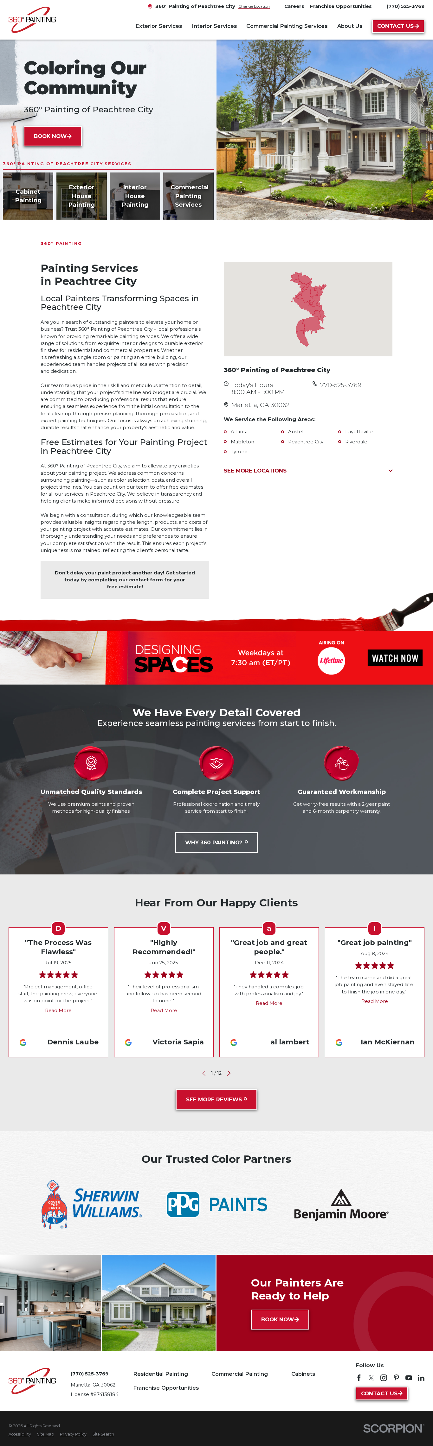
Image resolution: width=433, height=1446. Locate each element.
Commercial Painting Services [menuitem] (287, 26)
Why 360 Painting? (213, 842)
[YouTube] (408, 1377)
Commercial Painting (239, 1374)
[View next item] (228, 1073)
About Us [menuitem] (350, 26)
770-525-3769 (340, 385)
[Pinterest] (396, 1377)
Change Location (254, 6)
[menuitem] (20, 1434)
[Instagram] (383, 1377)
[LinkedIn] (421, 1377)
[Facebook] (359, 1377)
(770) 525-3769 (405, 6)
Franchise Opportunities (166, 1388)
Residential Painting (160, 1374)
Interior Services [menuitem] (214, 26)
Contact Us (395, 26)
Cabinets (303, 1374)
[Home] (32, 20)
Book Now (50, 136)
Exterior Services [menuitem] (158, 26)
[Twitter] (371, 1377)
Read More (58, 1010)
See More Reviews (214, 1099)
